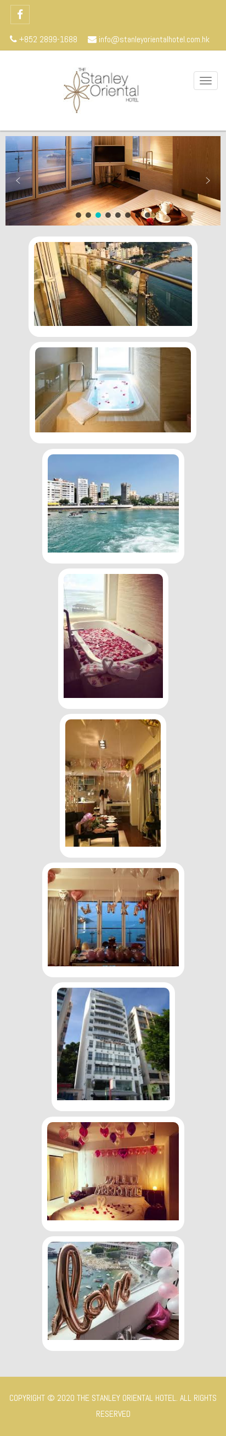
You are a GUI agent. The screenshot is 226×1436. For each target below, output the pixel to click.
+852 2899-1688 (47, 39)
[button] (18, 180)
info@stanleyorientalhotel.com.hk (153, 39)
